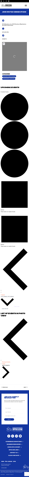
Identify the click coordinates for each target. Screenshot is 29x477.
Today (3, 295)
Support (3, 474)
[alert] (14, 195)
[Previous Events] (15, 290)
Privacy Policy (10, 474)
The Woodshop (18, 472)
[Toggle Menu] (26, 5)
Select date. (17, 306)
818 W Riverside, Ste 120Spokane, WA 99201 (6, 465)
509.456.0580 (4, 468)
